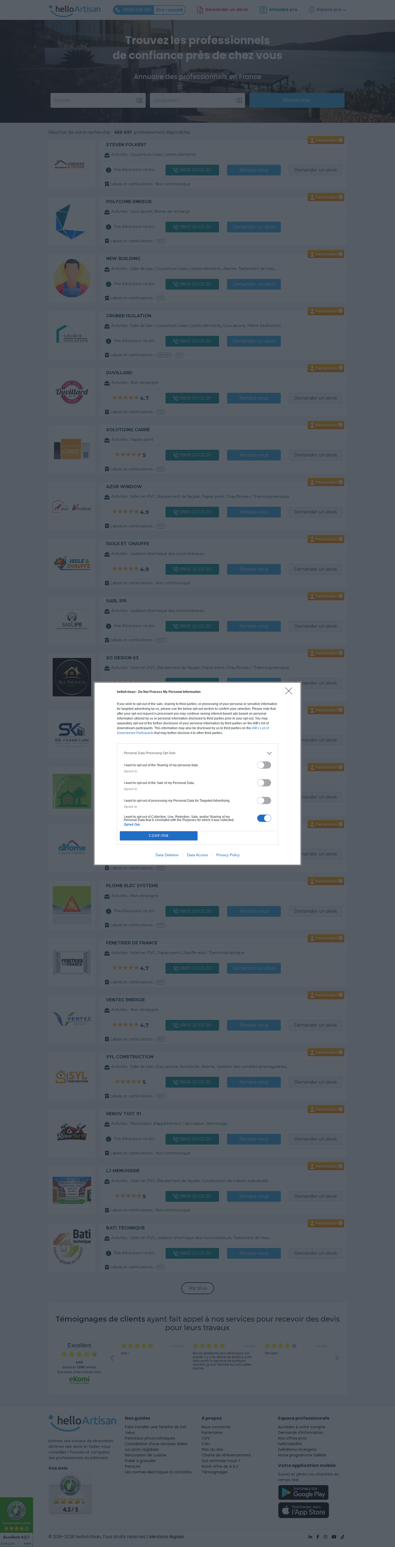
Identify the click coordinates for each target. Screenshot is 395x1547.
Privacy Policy (228, 855)
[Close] (290, 693)
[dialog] (197, 773)
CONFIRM (159, 836)
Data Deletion (167, 855)
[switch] (264, 765)
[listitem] (197, 753)
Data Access (197, 855)
